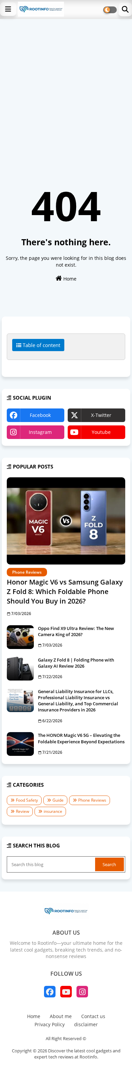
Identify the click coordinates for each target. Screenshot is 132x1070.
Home (69, 278)
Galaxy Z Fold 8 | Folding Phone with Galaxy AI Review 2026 (76, 663)
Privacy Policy (50, 1024)
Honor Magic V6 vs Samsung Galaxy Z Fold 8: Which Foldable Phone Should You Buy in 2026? (65, 591)
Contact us (93, 1016)
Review (22, 811)
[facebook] (50, 991)
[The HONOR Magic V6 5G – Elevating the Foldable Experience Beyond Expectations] (20, 744)
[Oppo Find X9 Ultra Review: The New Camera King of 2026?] (20, 637)
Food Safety (27, 800)
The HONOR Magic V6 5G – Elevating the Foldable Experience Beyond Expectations (81, 738)
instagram (40, 432)
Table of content (40, 345)
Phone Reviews (92, 800)
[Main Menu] (8, 9)
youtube (101, 432)
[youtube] (66, 991)
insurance (53, 811)
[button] (125, 9)
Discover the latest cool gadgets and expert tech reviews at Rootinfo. (77, 1054)
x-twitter (101, 415)
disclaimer (86, 1024)
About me (61, 1016)
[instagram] (82, 991)
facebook (40, 415)
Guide (58, 800)
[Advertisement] (66, 88)
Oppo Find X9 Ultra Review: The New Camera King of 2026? (76, 631)
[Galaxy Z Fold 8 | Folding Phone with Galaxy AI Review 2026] (20, 669)
